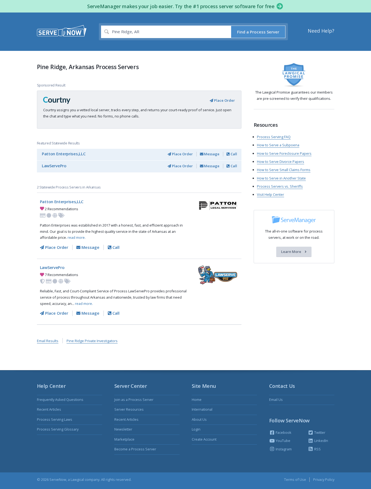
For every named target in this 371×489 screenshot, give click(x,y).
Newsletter (123, 429)
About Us (199, 419)
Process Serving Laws (54, 419)
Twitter (319, 432)
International (202, 409)
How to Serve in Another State (281, 178)
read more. (77, 237)
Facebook (283, 432)
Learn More (291, 251)
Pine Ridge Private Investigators (92, 340)
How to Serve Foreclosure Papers (284, 153)
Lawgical (77, 479)
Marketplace (124, 439)
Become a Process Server (135, 449)
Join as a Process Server (133, 399)
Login (196, 429)
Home (197, 399)
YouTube (282, 440)
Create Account (204, 439)
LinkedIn (320, 440)
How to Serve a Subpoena (278, 145)
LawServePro (54, 165)
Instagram (283, 449)
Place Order (224, 100)
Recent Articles (49, 409)
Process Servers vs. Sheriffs (280, 186)
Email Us (276, 399)
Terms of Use (295, 479)
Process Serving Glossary (57, 429)
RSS (317, 449)
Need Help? (321, 30)
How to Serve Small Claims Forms (283, 169)
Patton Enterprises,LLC (63, 153)
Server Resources (129, 409)
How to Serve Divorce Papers (280, 161)
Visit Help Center (270, 194)
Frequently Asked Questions (60, 399)
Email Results (47, 340)
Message (211, 153)
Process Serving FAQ (274, 136)
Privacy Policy (323, 479)
